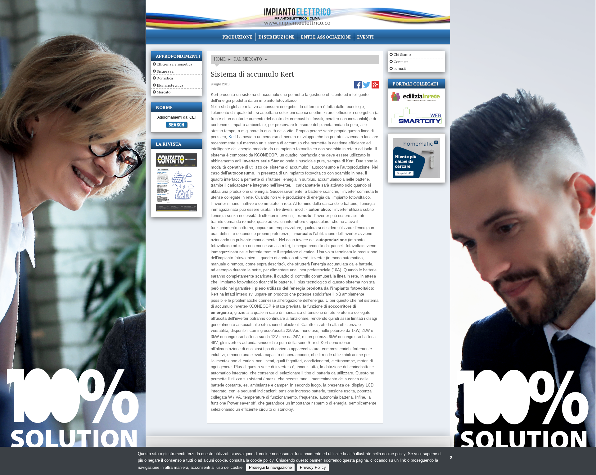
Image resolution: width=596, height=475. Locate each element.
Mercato (163, 92)
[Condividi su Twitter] (367, 87)
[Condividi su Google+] (375, 87)
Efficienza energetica (174, 64)
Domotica (165, 78)
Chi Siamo (402, 54)
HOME (220, 59)
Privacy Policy (313, 467)
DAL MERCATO (247, 59)
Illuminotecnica (170, 85)
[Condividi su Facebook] (358, 87)
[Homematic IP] (416, 140)
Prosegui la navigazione (270, 467)
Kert (232, 136)
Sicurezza (165, 71)
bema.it (400, 68)
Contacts (401, 61)
